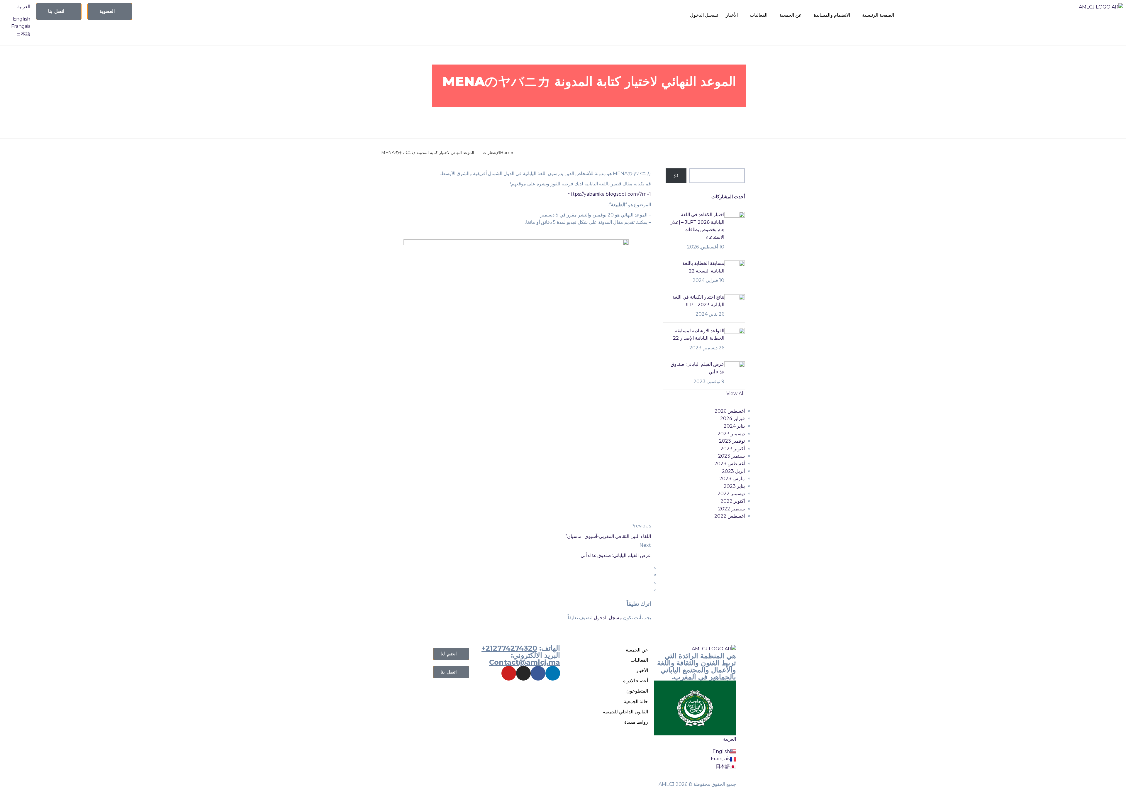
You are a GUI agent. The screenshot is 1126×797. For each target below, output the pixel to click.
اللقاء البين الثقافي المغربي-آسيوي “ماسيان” (608, 536)
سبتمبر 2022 (731, 509)
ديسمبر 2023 (731, 433)
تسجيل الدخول (704, 15)
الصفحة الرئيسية (878, 15)
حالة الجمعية (636, 701)
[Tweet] (649, 575)
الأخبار (732, 15)
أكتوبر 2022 (732, 501)
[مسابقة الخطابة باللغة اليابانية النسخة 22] (734, 270)
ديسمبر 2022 (731, 493)
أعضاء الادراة (635, 680)
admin (666, 117)
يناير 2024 (734, 426)
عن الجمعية (790, 15)
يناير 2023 (734, 486)
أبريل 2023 (733, 471)
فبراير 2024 (732, 418)
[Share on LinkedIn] (649, 590)
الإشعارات (692, 117)
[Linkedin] (552, 673)
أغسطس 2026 (730, 411)
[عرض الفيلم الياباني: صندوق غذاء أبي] (734, 371)
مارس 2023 (732, 478)
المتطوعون (637, 691)
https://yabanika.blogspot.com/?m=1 (609, 194)
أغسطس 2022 (729, 516)
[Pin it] (649, 583)
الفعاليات (758, 15)
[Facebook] (538, 673)
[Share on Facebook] (649, 568)
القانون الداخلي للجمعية (625, 712)
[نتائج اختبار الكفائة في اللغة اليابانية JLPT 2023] (734, 304)
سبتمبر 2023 (731, 456)
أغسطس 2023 (729, 463)
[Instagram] (523, 673)
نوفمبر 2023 (732, 441)
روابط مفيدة (636, 722)
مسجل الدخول (608, 617)
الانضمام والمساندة (832, 15)
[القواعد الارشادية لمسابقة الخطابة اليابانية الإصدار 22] (734, 337)
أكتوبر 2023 (732, 448)
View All (735, 393)
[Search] (676, 175)
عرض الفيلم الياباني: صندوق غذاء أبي (616, 555)
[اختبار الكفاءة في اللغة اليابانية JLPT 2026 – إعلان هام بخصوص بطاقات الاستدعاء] (734, 221)
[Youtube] (508, 673)
